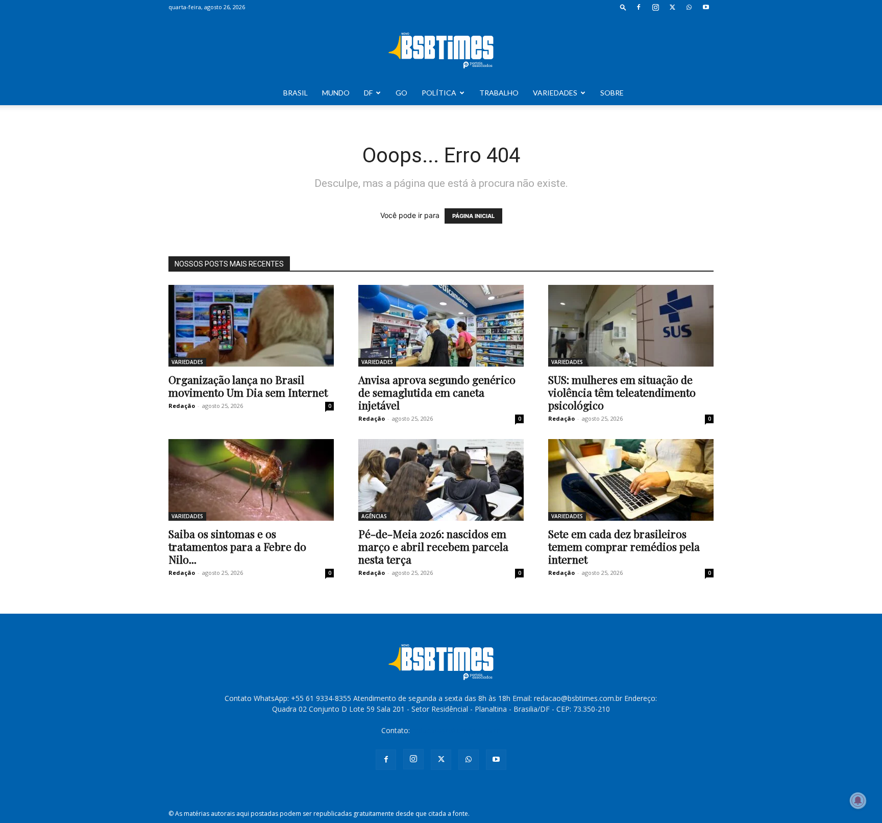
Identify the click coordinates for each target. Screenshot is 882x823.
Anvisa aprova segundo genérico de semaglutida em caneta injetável (437, 392)
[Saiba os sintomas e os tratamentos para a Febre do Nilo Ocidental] (251, 480)
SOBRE (612, 92)
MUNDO (336, 92)
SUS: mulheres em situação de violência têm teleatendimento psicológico (622, 392)
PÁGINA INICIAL (473, 216)
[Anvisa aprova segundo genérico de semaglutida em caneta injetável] (441, 326)
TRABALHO (499, 92)
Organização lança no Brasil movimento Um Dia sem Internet (248, 385)
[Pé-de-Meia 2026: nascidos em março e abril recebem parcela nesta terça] (441, 480)
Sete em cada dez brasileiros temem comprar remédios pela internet (624, 546)
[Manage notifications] (858, 800)
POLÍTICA (439, 92)
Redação (181, 405)
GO (401, 92)
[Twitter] (672, 7)
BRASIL (295, 92)
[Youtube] (706, 7)
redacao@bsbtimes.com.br (456, 730)
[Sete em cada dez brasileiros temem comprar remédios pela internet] (631, 480)
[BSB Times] (441, 48)
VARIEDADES (555, 92)
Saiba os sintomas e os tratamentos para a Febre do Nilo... (237, 546)
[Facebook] (638, 7)
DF (368, 92)
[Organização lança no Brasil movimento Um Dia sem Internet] (251, 326)
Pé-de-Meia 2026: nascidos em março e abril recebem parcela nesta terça (433, 546)
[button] (623, 7)
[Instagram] (655, 7)
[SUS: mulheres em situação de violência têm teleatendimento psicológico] (631, 326)
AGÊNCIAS (374, 516)
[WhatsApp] (689, 7)
